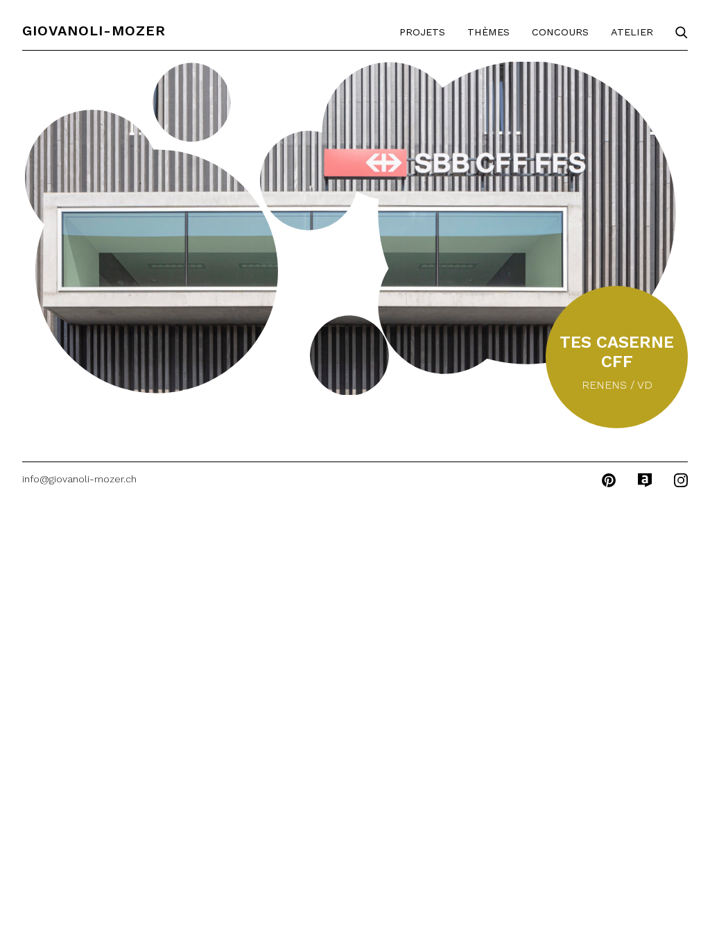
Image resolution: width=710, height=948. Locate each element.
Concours (560, 31)
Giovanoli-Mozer (94, 30)
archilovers (645, 480)
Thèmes (488, 31)
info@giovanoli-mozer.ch (79, 478)
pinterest (609, 480)
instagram (681, 480)
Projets (422, 31)
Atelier (632, 31)
